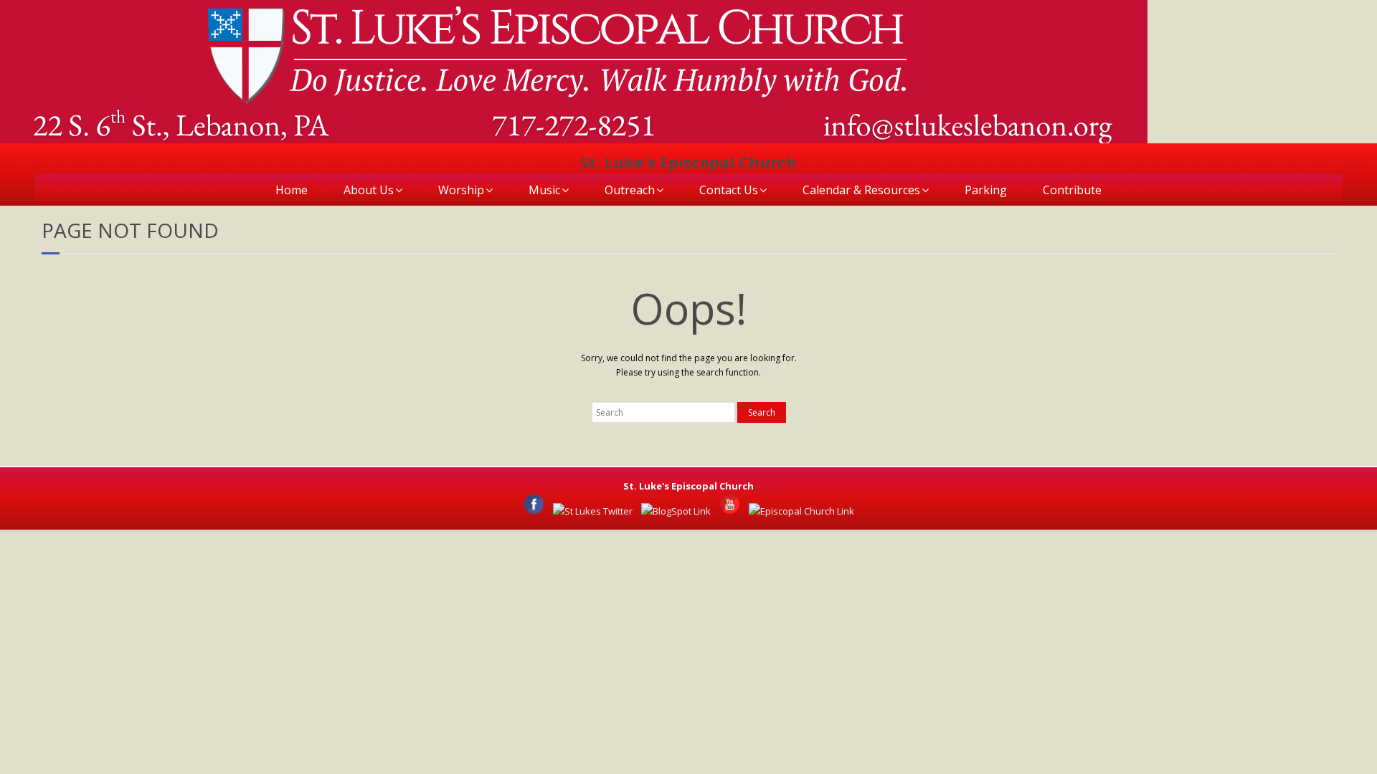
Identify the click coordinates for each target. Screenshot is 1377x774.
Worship (461, 190)
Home (291, 190)
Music (544, 190)
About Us (369, 190)
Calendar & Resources (861, 190)
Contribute (1072, 190)
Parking (986, 190)
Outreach (630, 190)
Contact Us (728, 190)
